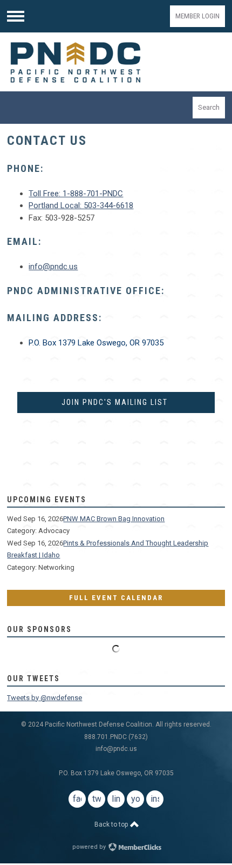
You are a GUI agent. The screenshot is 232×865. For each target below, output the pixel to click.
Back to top (111, 824)
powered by (89, 846)
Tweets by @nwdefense (44, 698)
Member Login (197, 16)
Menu (15, 16)
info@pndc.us (53, 266)
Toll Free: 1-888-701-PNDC (76, 193)
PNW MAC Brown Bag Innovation (114, 519)
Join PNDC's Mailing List (116, 402)
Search (209, 107)
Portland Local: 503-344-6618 (81, 205)
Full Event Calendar (116, 598)
